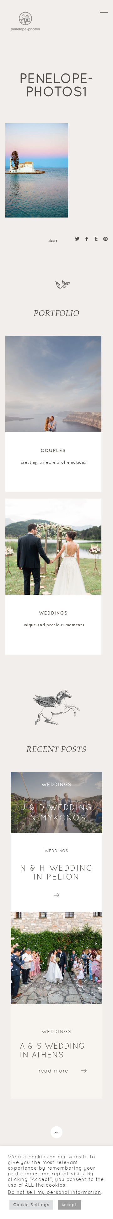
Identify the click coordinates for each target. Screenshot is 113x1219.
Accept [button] (69, 1204)
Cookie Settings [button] (31, 1204)
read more (56, 893)
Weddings (53, 612)
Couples (53, 450)
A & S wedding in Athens (52, 1050)
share (53, 240)
